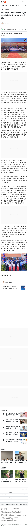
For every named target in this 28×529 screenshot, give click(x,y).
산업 (2, 9)
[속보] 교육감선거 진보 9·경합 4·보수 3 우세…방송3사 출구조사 (11, 287)
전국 (3, 489)
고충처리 (25, 504)
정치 (3, 486)
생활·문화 (3, 495)
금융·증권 (24, 489)
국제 (24, 486)
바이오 (24, 492)
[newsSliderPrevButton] (22, 410)
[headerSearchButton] (20, 2)
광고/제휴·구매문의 (10, 504)
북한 (17, 489)
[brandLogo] (3, 1)
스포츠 (3, 468)
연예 (2, 449)
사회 (10, 486)
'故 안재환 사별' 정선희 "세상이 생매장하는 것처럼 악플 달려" (13, 414)
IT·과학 (17, 492)
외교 (10, 489)
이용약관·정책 (19, 504)
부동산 (10, 492)
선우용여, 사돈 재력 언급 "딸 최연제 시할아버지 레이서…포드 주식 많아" (13, 428)
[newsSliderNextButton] (25, 410)
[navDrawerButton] (26, 2)
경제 (17, 486)
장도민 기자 (6, 23)
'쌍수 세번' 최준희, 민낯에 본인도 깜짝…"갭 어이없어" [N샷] (13, 421)
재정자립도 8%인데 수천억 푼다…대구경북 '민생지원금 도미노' (13, 441)
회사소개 (3, 504)
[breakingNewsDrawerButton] (23, 2)
